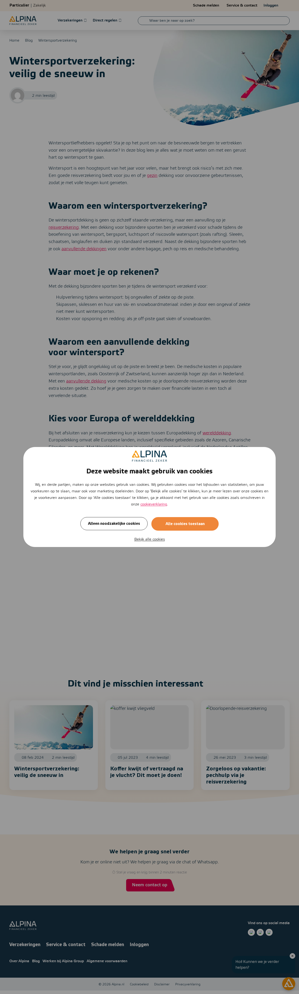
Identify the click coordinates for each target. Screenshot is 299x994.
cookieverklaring (153, 504)
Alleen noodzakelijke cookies (114, 524)
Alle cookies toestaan (185, 524)
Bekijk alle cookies (149, 539)
